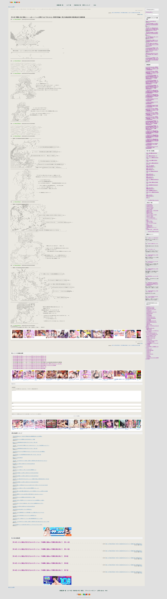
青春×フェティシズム (25, 429)
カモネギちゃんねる (105, 429)
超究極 (47, 429)
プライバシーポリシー (90, 590)
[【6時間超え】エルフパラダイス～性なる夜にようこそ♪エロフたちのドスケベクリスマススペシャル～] (40, 424)
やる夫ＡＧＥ (149, 310)
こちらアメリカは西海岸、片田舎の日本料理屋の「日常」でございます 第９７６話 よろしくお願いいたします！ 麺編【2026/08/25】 (152, 87)
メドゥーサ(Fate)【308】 (150, 217)
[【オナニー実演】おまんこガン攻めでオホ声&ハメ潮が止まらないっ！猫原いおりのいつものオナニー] (62, 334)
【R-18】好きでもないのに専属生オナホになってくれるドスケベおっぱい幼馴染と (29, 451)
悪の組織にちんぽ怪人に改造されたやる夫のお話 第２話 (24, 506)
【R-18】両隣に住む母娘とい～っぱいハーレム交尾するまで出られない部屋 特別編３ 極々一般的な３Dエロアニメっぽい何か (37, 363)
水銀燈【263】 (156, 229)
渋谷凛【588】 (156, 210)
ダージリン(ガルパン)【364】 (151, 214)
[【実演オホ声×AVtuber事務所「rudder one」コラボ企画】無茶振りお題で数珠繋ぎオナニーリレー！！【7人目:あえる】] (130, 334)
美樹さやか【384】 (149, 213)
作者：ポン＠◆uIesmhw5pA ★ (152, 179)
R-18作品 (141, 14)
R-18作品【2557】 (149, 205)
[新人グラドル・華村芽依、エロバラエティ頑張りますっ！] (40, 374)
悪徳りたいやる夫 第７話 (18, 466)
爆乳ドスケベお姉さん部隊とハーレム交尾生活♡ (17, 379)
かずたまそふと (59, 429)
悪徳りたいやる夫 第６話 (18, 457)
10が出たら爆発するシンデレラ (152, 244)
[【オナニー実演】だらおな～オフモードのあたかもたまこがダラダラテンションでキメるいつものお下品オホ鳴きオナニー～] (96, 334)
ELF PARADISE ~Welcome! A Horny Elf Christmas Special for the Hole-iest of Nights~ (28, 379)
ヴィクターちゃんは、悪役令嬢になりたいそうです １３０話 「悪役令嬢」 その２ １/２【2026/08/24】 (152, 114)
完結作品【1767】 (149, 206)
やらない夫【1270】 (150, 207)
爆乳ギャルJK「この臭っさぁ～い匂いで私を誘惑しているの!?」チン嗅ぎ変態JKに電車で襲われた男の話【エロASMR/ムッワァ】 (130, 429)
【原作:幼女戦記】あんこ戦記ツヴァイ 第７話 (152, 269)
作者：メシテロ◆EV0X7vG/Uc (152, 157)
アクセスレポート (149, 12)
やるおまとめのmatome (151, 318)
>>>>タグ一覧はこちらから (153, 231)
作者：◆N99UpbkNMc (150, 155)
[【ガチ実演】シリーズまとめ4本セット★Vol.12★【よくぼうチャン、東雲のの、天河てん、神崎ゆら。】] (51, 334)
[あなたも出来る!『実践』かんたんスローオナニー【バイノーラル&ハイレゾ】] (17, 424)
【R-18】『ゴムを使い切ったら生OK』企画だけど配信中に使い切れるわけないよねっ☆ (30, 460)
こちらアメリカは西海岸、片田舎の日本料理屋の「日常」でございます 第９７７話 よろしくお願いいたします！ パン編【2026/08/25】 (152, 82)
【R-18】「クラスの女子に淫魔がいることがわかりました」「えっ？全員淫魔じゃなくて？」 (31, 445)
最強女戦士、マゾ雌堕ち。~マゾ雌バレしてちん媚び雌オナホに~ (62, 379)
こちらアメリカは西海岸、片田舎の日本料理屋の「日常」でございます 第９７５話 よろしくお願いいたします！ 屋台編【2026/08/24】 (152, 122)
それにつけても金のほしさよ (152, 334)
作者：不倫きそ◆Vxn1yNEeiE (152, 182)
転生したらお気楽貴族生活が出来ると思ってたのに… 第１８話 (25, 448)
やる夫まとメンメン (150, 306)
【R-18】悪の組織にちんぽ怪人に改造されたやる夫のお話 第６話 (25, 472)
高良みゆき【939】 (149, 208)
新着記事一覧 (60, 5)
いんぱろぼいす (116, 429)
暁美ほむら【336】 (149, 216)
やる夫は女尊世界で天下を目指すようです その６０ (152, 297)
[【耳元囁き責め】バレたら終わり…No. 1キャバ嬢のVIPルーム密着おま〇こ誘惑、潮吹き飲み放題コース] (85, 334)
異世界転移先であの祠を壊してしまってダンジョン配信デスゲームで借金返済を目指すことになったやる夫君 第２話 (152, 284)
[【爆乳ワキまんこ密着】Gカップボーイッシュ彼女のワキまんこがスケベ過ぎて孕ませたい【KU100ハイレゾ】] (74, 334)
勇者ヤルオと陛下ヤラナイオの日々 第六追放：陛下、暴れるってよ (152, 54)
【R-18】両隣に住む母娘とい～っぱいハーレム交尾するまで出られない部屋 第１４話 (29, 360)
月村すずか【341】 (149, 215)
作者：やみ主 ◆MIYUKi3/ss (151, 160)
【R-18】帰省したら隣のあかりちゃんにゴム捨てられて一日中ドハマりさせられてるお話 (30, 485)
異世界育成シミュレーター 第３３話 (152, 276)
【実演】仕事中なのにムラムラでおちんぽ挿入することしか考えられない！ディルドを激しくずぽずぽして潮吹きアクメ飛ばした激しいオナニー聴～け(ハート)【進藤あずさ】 (85, 379)
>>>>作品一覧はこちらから (153, 200)
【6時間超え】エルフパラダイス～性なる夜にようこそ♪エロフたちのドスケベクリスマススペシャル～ (40, 429)
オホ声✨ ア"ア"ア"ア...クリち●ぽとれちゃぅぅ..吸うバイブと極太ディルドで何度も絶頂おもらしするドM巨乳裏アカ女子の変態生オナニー (96, 379)
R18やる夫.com (149, 313)
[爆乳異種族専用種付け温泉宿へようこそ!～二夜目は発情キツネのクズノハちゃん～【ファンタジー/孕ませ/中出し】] (85, 424)
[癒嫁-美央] (74, 424)
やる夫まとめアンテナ (150, 316)
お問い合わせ (100, 590)
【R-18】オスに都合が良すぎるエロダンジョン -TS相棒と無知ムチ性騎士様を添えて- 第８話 (40, 563)
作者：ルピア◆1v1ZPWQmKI (152, 171)
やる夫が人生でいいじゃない (152, 340)
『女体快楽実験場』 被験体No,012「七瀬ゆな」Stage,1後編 (119, 379)
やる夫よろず (149, 348)
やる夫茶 (148, 345)
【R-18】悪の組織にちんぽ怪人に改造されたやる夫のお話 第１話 (25, 475)
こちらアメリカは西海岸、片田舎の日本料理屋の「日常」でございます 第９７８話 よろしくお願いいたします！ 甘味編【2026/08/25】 (152, 77)
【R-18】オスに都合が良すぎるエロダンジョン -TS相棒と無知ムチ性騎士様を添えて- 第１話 (31, 478)
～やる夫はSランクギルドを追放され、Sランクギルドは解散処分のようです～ (28, 503)
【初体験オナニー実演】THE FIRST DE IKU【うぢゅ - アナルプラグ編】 (119, 429)
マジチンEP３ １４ (151, 249)
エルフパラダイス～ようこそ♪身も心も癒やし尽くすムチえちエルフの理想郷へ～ (28, 429)
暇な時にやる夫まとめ (150, 336)
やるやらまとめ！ (149, 353)
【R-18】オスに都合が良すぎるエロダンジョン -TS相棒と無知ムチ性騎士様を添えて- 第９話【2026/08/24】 (152, 132)
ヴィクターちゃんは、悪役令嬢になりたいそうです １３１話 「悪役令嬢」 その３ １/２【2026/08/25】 (152, 72)
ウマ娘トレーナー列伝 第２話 (153, 237)
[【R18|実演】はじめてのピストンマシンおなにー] (119, 333)
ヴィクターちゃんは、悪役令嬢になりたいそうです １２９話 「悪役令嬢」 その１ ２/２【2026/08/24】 (152, 118)
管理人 (147, 197)
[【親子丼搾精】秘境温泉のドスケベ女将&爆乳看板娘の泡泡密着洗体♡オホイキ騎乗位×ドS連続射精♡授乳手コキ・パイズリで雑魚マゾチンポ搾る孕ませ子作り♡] (51, 374)
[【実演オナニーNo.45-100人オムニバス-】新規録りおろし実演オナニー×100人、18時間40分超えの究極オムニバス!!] (51, 424)
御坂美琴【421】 (149, 212)
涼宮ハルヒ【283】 (149, 222)
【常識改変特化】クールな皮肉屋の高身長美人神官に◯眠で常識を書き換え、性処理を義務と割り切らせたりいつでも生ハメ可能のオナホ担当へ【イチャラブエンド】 (96, 429)
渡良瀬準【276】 (149, 226)
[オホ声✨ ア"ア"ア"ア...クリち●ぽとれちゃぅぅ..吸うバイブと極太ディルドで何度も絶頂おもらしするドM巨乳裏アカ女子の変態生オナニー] (96, 374)
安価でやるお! (149, 324)
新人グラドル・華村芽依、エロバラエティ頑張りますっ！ (40, 379)
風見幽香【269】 (149, 229)
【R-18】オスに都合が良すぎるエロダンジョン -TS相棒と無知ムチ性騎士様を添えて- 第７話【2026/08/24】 (152, 140)
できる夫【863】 (149, 209)
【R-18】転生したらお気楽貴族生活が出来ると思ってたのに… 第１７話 (27, 454)
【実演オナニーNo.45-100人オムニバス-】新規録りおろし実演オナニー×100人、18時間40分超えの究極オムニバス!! (51, 429)
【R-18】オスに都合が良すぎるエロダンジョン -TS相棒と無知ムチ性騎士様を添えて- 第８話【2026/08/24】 (152, 136)
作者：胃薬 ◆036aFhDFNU (151, 153)
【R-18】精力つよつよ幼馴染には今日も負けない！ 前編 (24, 439)
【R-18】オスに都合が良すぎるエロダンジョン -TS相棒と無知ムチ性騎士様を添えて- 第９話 (40, 556)
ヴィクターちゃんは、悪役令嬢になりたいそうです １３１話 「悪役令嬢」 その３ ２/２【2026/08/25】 (152, 68)
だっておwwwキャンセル (151, 335)
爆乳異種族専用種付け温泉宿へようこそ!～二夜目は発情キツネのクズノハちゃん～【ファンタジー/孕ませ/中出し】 (85, 429)
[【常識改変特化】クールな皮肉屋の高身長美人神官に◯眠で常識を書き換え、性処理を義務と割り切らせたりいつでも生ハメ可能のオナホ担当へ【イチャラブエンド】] (96, 424)
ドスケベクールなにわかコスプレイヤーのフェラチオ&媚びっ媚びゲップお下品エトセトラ (108, 429)
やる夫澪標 (148, 319)
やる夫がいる (149, 339)
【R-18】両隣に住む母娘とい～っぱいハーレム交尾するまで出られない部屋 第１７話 (29, 356)
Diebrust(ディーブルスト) (72, 429)
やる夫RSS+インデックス (151, 311)
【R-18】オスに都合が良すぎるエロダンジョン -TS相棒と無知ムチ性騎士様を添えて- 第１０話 (41, 549)
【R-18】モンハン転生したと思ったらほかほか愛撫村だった (24, 469)
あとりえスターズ (93, 429)
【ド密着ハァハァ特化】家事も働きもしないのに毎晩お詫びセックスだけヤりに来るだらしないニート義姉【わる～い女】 (108, 379)
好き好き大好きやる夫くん (151, 332)
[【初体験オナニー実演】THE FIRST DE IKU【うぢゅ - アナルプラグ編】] (119, 424)
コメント (13, 390)
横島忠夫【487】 (149, 211)
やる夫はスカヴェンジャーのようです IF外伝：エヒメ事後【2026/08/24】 (152, 144)
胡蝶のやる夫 (149, 329)
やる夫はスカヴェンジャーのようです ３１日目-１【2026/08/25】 (152, 102)
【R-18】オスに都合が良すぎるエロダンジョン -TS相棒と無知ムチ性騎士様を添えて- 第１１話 (41, 542)
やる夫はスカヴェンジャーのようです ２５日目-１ (152, 262)
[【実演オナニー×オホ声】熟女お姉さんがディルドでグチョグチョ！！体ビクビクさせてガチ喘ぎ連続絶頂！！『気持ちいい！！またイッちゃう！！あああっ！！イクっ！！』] (108, 334)
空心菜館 (13, 429)
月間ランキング (86, 5)
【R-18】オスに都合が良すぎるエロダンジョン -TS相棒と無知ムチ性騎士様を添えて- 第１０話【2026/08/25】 (152, 96)
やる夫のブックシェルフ (151, 309)
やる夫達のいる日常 (150, 341)
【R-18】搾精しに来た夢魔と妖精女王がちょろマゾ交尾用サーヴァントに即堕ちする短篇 (30, 491)
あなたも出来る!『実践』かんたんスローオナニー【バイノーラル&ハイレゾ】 (17, 429)
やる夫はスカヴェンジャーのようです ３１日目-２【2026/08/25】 (152, 99)
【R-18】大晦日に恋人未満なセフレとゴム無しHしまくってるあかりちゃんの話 (152, 44)
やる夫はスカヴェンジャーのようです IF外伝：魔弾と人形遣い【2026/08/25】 (152, 106)
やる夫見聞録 (149, 315)
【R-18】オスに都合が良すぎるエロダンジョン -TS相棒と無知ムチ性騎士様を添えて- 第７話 (40, 570)
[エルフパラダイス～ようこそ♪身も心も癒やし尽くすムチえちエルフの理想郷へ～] (28, 424)
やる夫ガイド (149, 314)
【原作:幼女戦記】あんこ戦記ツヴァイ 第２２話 (152, 291)
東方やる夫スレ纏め (150, 308)
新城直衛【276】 (149, 225)
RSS (95, 5)
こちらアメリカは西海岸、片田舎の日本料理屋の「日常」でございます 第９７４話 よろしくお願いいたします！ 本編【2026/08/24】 (152, 127)
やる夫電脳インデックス (151, 320)
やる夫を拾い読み (149, 350)
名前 (12, 403)
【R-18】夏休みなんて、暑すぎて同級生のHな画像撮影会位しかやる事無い (27, 436)
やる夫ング (148, 351)
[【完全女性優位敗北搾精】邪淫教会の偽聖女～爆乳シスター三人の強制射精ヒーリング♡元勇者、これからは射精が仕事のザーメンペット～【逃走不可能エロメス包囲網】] (130, 374)
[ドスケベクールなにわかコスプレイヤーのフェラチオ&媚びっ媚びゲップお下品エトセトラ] (108, 424)
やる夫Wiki (148, 356)
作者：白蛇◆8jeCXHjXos (151, 190)
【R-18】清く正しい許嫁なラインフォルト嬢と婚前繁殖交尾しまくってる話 (27, 518)
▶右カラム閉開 (11, 6)
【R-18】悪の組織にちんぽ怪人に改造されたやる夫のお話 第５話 (152, 33)
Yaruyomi (148, 323)
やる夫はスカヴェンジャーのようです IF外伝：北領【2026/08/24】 (152, 147)
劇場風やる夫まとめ (150, 328)
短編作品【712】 (149, 210)
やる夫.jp (148, 355)
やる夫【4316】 (149, 204)
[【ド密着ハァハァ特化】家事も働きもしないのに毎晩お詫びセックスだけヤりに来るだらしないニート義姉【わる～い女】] (108, 374)
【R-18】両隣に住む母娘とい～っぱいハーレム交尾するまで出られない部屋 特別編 (29, 368)
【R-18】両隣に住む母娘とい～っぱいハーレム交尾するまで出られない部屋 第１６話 (29, 357)
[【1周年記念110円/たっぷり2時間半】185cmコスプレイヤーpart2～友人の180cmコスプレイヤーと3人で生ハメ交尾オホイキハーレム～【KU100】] (62, 424)
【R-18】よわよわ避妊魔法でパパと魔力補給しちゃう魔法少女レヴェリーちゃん (28, 512)
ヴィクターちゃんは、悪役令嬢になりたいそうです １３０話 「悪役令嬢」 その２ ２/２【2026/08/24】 (152, 109)
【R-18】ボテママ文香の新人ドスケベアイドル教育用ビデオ (24, 515)
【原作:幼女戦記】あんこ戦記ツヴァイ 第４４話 (152, 255)
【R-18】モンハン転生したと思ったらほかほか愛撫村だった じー (26, 488)
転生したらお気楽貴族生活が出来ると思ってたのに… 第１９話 (25, 442)
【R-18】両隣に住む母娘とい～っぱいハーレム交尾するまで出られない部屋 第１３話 (29, 366)
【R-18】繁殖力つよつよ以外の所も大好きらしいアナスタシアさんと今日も (27, 524)
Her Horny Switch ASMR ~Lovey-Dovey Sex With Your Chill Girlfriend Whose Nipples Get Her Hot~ (74, 379)
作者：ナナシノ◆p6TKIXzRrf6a (152, 192)
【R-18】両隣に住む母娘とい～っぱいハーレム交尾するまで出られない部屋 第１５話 (29, 359)
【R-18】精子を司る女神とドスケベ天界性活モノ (22, 509)
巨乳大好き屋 (81, 429)
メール (13, 406)
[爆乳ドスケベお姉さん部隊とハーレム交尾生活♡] (17, 374)
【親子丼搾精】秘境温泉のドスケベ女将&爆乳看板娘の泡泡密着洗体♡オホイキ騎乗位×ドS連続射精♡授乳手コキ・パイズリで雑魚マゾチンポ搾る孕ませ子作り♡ (51, 379)
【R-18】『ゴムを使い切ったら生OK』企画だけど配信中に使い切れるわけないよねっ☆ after (31, 521)
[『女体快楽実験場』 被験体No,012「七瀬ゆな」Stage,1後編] (40, 333)
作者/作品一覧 (77, 5)
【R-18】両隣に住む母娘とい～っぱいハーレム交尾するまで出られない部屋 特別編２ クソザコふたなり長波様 (34, 365)
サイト (13, 409)
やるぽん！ (148, 352)
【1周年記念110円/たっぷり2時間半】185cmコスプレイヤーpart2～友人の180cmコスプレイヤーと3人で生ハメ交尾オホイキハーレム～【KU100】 (62, 429)
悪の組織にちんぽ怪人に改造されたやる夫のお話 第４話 (24, 463)
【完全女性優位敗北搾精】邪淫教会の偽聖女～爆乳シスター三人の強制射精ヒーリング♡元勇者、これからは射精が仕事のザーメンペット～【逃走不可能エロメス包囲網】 (130, 379)
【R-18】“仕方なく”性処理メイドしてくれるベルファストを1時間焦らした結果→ (28, 500)
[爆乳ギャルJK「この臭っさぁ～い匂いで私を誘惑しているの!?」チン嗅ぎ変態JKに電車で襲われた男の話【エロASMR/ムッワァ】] (130, 424)
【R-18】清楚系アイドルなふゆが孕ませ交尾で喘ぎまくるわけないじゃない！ (28, 494)
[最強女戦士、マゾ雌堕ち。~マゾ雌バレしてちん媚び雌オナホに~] (17, 334)
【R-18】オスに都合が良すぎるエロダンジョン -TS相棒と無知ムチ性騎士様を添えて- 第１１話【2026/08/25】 (152, 91)
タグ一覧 (68, 5)
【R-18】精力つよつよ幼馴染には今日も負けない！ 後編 (24, 497)
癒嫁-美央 (70, 428)
